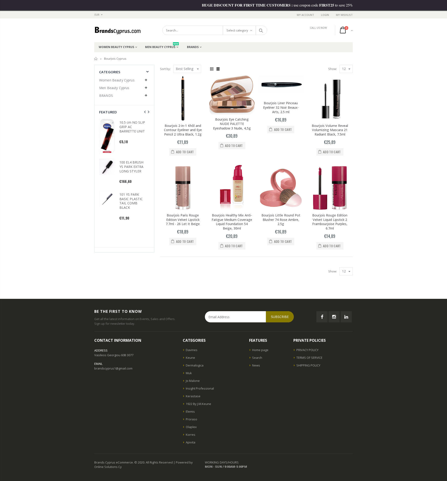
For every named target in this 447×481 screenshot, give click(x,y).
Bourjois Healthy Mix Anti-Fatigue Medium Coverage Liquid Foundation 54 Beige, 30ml (232, 222)
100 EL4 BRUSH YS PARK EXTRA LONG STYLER (131, 166)
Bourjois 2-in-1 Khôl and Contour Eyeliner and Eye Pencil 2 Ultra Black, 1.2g (183, 130)
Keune (190, 358)
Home (96, 58)
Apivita (190, 442)
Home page (260, 350)
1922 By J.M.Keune (198, 404)
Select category (237, 30)
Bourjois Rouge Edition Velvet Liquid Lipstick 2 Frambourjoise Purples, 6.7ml (329, 222)
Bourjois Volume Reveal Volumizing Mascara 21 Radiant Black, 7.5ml (330, 130)
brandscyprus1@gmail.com (113, 368)
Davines (191, 350)
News (256, 365)
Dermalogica (194, 365)
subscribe (280, 316)
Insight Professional (200, 388)
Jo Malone (193, 381)
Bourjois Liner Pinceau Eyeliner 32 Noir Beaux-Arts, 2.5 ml (281, 107)
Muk (189, 373)
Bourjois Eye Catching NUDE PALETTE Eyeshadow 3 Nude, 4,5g (232, 123)
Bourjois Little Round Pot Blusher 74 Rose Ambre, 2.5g (280, 219)
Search (261, 30)
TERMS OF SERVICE (309, 358)
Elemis (190, 411)
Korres (190, 434)
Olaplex (191, 427)
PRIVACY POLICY (307, 350)
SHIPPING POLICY (308, 365)
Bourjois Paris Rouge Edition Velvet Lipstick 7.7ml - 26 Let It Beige (183, 219)
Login (325, 15)
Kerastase (193, 396)
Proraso (191, 419)
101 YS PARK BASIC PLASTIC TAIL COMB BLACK (131, 201)
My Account (305, 15)
